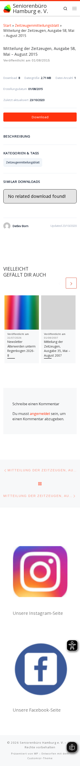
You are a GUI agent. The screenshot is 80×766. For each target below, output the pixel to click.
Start (7, 25)
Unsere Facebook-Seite (37, 710)
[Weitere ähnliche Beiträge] (71, 283)
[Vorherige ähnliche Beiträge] (59, 283)
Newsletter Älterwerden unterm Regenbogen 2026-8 (21, 348)
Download (40, 117)
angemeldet (40, 413)
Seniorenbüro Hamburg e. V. (42, 743)
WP (36, 753)
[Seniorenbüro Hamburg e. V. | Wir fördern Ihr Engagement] (7, 8)
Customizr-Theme (40, 758)
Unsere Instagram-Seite (38, 613)
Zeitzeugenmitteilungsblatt (37, 25)
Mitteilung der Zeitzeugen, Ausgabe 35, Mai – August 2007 (57, 348)
